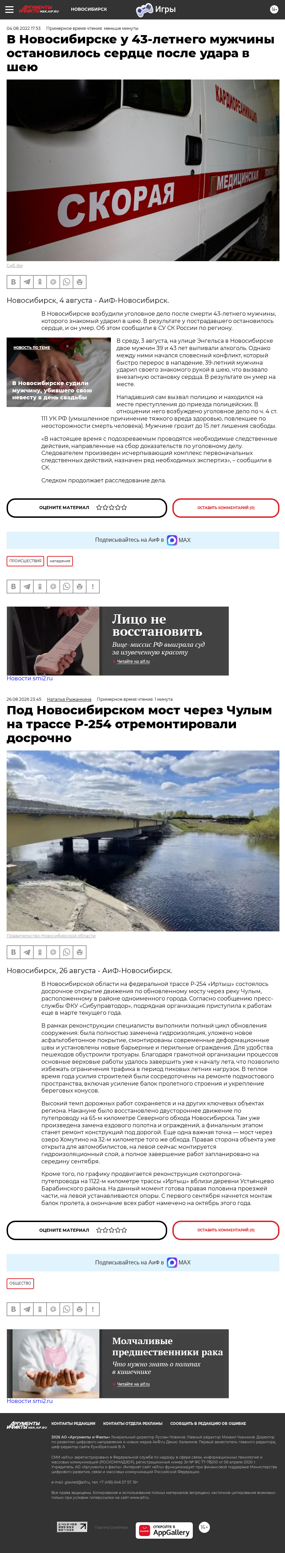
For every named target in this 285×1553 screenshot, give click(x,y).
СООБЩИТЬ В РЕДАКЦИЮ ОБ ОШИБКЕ (208, 1423)
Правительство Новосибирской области (51, 935)
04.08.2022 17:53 (24, 28)
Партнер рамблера (111, 1527)
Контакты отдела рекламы (132, 1423)
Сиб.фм (15, 265)
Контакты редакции (73, 1423)
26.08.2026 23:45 (24, 699)
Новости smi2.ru (30, 678)
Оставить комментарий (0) (226, 508)
